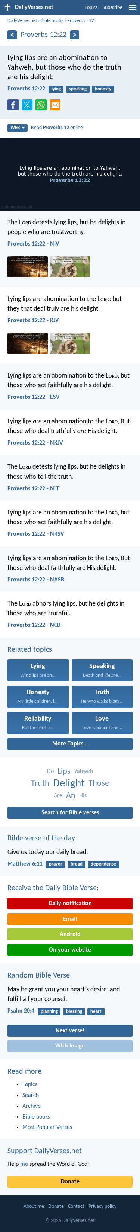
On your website (70, 950)
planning (49, 1011)
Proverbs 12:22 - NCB (33, 625)
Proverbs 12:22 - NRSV (35, 534)
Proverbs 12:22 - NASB (35, 580)
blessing (74, 1011)
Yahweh (83, 771)
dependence (103, 864)
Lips (64, 771)
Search (30, 1095)
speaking (78, 89)
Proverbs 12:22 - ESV (33, 397)
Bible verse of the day (41, 838)
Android (70, 934)
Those (98, 783)
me (24, 1164)
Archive (31, 1106)
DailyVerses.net (22, 20)
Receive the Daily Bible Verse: (53, 888)
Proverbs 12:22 (26, 89)
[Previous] (12, 34)
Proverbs (76, 20)
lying (56, 89)
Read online (57, 128)
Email (70, 919)
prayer (55, 864)
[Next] (75, 34)
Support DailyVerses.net (44, 1151)
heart (96, 1011)
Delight (69, 783)
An (70, 796)
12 (91, 20)
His (83, 796)
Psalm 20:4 (20, 1011)
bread (77, 864)
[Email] (57, 107)
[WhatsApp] (42, 105)
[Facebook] (14, 107)
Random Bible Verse (38, 975)
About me (34, 1206)
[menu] (132, 10)
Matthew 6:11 (25, 864)
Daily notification (70, 904)
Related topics (29, 650)
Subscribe (112, 7)
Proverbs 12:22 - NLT (33, 489)
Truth (40, 783)
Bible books (52, 20)
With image (70, 1046)
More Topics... (70, 744)
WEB (15, 127)
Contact (76, 1206)
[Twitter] (29, 107)
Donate (70, 1182)
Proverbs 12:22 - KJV (33, 321)
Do (50, 771)
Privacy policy (102, 1206)
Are (58, 796)
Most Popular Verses (47, 1127)
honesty (103, 89)
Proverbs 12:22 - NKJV (35, 443)
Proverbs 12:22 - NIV (33, 244)
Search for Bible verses (70, 813)
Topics (91, 7)
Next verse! (70, 1031)
